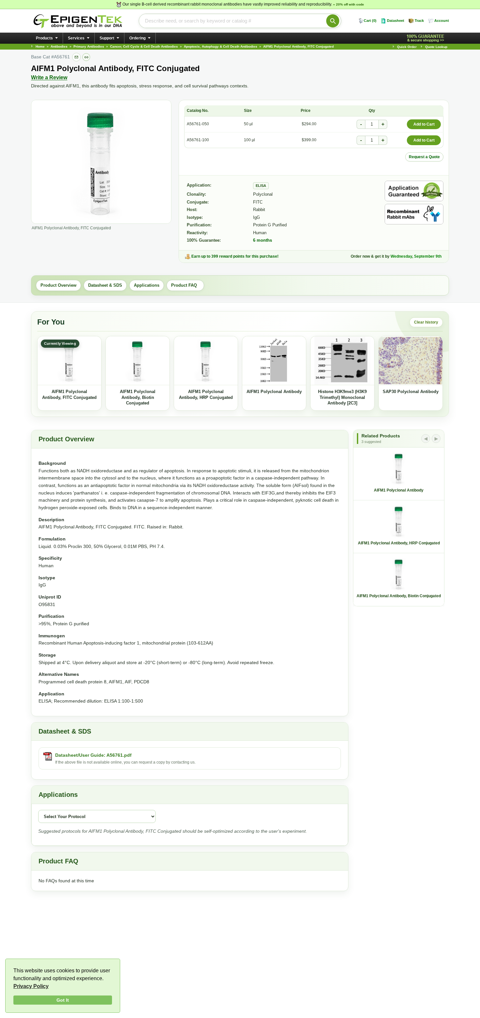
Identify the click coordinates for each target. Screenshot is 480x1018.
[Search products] (332, 20)
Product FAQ (185, 285)
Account (441, 21)
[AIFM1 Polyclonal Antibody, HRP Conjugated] (206, 360)
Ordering (137, 38)
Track (419, 21)
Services (76, 38)
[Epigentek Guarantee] (426, 38)
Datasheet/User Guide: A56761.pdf (93, 755)
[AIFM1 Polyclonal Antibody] (274, 360)
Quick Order (407, 47)
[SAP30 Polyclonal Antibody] (410, 360)
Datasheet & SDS (105, 285)
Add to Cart (424, 124)
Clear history (426, 322)
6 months (262, 240)
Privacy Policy (31, 986)
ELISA (261, 186)
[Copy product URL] (86, 57)
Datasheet (395, 21)
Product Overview (58, 285)
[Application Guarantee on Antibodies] (414, 191)
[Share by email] (76, 57)
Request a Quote (424, 157)
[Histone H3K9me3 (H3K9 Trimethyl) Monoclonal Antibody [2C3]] (342, 360)
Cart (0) (370, 21)
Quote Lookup (436, 47)
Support (107, 38)
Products (44, 38)
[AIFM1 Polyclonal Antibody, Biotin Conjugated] (137, 360)
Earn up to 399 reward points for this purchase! (235, 256)
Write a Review (49, 77)
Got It (62, 1000)
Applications (146, 285)
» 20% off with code (348, 4)
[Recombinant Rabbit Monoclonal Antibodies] (414, 214)
